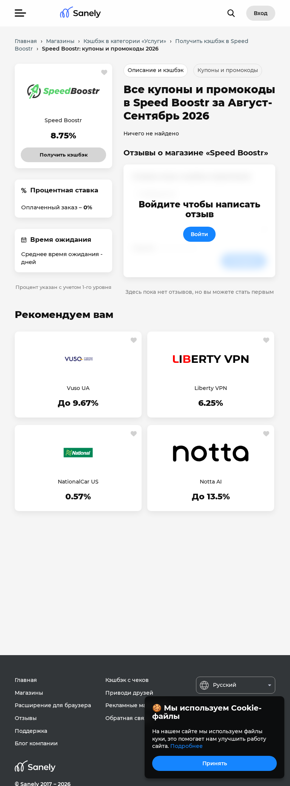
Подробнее (186, 746)
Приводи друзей (129, 692)
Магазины (29, 692)
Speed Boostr (63, 120)
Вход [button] (261, 13)
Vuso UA (78, 388)
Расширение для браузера (53, 705)
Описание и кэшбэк (156, 70)
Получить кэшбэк (63, 152)
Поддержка (31, 731)
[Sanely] (80, 13)
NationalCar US (78, 481)
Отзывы (26, 718)
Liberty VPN (210, 388)
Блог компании (36, 743)
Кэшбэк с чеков (127, 680)
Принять (214, 763)
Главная (26, 680)
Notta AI (211, 481)
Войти (199, 234)
